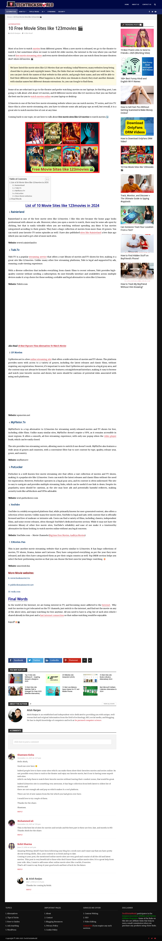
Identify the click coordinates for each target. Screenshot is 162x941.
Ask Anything (13, 926)
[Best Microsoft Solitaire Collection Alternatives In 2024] (90, 691)
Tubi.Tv (18, 188)
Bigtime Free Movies (59, 535)
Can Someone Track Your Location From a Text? (137, 228)
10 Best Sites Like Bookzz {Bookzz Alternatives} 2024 (106, 677)
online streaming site (40, 359)
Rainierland (19, 185)
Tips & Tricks (34, 12)
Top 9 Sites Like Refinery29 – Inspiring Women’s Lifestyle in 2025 (32, 678)
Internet (106, 605)
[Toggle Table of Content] (46, 179)
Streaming (51, 12)
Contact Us (146, 4)
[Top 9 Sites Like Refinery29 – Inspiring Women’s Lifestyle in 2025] (15, 678)
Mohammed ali (25, 821)
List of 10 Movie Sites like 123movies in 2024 (29, 182)
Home (127, 4)
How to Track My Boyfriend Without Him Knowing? (134, 285)
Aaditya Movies (77, 535)
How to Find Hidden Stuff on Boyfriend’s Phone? (135, 257)
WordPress (11, 930)
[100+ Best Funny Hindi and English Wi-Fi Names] (137, 66)
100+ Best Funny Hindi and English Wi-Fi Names (134, 80)
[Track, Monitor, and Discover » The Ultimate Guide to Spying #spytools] (137, 183)
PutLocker (19, 193)
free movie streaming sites (29, 55)
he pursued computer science (88, 720)
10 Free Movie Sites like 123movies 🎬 (137, 168)
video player (110, 436)
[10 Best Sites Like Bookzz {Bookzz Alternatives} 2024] (90, 678)
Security (61, 12)
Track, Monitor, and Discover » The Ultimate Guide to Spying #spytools (135, 198)
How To (22, 12)
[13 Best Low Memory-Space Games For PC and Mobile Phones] (53, 691)
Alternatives (11, 12)
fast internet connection (52, 615)
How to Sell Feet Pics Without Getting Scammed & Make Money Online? (137, 110)
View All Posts (109, 704)
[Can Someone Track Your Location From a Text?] (137, 215)
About (48, 913)
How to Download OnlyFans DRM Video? (136, 140)
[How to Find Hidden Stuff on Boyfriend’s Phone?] (137, 243)
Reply (19, 812)
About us (135, 4)
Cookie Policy (51, 930)
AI (42, 12)
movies (36, 48)
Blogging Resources (54, 922)
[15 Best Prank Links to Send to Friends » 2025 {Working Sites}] (137, 38)
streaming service (38, 257)
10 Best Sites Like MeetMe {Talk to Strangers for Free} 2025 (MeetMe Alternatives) (33, 690)
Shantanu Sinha (25, 755)
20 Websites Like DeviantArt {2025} (68, 676)
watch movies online (41, 96)
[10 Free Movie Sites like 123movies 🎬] (137, 155)
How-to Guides (13, 922)
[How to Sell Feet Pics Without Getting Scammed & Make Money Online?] (137, 95)
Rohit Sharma (24, 844)
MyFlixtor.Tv (20, 191)
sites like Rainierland (90, 232)
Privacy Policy (52, 926)
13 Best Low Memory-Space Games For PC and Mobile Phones (70, 689)
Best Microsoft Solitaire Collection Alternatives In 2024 (108, 689)
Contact (49, 918)
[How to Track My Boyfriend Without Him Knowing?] (137, 272)
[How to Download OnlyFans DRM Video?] (137, 126)
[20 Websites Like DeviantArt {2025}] (53, 678)
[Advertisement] (62, 42)
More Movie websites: (23, 196)
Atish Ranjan (15, 33)
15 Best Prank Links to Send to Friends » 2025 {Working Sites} (135, 51)
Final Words (16, 199)
